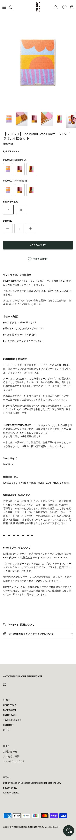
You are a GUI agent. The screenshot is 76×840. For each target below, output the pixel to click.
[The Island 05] (8, 169)
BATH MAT (8, 725)
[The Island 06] (20, 169)
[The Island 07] (31, 169)
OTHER (6, 729)
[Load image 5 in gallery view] (38, 62)
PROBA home (12, 151)
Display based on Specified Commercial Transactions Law (32, 782)
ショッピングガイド (13, 761)
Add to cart (38, 245)
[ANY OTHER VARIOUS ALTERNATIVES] (38, 7)
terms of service (11, 792)
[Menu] (4, 7)
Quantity (7, 220)
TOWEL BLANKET (12, 719)
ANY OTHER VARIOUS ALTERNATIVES (25, 827)
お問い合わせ (10, 751)
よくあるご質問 (11, 756)
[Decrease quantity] (7, 228)
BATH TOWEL (10, 715)
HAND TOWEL (10, 705)
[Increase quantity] (30, 228)
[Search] (13, 7)
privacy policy (10, 787)
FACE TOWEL (10, 710)
